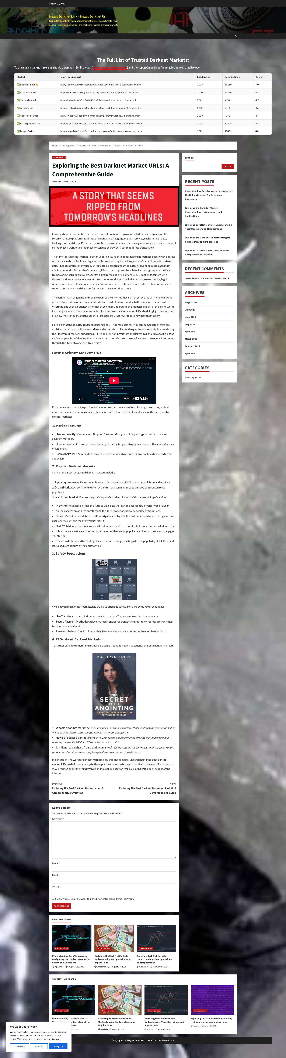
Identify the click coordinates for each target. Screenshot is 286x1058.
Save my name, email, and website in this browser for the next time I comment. (94, 898)
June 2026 (190, 316)
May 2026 (190, 324)
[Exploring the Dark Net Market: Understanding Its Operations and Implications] (114, 938)
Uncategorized (59, 157)
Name (56, 863)
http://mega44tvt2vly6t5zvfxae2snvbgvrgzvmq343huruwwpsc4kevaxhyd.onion (101, 131)
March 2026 (191, 338)
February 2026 (192, 346)
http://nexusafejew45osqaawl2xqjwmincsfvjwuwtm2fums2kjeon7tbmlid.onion (100, 84)
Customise (19, 1046)
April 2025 (190, 353)
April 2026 (190, 331)
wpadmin (56, 181)
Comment (58, 818)
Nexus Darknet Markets (158, 1040)
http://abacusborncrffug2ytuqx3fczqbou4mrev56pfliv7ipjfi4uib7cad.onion (99, 92)
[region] (39, 1037)
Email (55, 875)
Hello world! (223, 278)
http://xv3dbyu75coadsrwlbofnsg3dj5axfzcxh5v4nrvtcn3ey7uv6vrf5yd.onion (100, 115)
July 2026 (190, 309)
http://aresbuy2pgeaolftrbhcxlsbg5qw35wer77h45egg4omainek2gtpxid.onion (100, 107)
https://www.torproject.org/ (110, 67)
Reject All (39, 1046)
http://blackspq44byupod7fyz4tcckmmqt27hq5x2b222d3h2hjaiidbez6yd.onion (101, 123)
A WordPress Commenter (199, 278)
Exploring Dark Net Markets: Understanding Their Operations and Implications (154, 959)
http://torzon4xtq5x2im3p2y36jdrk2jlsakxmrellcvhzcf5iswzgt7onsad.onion (99, 100)
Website (56, 887)
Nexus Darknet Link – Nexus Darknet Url (77, 16)
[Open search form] (236, 36)
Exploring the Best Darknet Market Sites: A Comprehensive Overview (77, 788)
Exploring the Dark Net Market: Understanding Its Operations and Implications (112, 959)
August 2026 (191, 302)
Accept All (58, 1046)
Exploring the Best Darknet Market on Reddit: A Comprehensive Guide (147, 788)
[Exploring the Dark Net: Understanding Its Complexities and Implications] (212, 1000)
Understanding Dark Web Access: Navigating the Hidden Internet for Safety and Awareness (71, 959)
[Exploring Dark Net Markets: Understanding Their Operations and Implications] (156, 938)
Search (189, 157)
